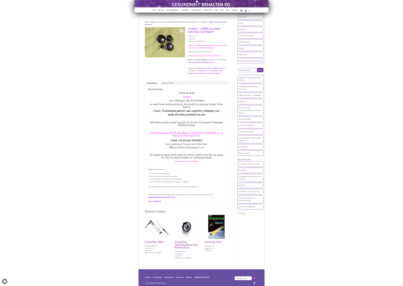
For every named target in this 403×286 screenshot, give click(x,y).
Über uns (161, 10)
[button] (181, 30)
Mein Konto (242, 17)
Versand (193, 38)
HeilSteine (185, 10)
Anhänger (201, 70)
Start (154, 10)
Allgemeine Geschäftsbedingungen (250, 61)
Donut (207, 70)
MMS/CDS (208, 10)
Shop (227, 10)
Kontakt (147, 277)
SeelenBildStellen (173, 10)
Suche (260, 70)
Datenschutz (243, 54)
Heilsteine (191, 73)
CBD (216, 10)
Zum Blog (241, 213)
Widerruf (242, 48)
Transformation (196, 10)
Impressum (180, 277)
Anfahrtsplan (157, 277)
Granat (220, 70)
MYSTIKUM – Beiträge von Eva (249, 191)
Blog (222, 10)
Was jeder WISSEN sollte (247, 207)
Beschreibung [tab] (152, 83)
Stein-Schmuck (201, 68)
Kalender (235, 10)
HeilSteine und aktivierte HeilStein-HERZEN (164, 22)
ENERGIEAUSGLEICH (201, 277)
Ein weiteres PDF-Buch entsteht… (250, 164)
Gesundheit (213, 70)
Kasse (241, 23)
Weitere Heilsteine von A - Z (191, 22)
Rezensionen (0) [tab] (167, 83)
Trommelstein (200, 73)
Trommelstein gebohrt (212, 73)
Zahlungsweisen (244, 42)
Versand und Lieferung (246, 35)
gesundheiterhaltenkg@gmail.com (203, 62)
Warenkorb (242, 29)
